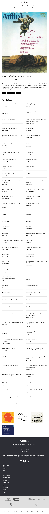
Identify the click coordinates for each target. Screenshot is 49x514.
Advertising (5, 487)
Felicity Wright (28, 205)
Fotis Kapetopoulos (30, 191)
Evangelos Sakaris (5, 198)
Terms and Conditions (15, 510)
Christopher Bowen (6, 343)
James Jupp (28, 114)
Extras (4, 472)
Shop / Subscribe (6, 475)
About (4, 486)
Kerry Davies (4, 333)
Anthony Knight (29, 265)
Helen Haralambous (6, 287)
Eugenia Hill (4, 367)
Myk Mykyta (4, 191)
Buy (4, 93)
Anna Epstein (4, 242)
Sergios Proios (29, 198)
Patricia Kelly (28, 352)
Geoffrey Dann (29, 175)
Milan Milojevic (29, 242)
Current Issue (6, 465)
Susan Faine (4, 301)
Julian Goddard (5, 309)
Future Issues (6, 480)
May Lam (4, 207)
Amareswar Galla (5, 147)
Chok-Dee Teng (29, 235)
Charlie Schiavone (29, 360)
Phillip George (28, 214)
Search (4, 492)
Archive (4, 468)
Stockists (5, 479)
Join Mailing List (6, 477)
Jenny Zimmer (5, 130)
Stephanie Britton (29, 146)
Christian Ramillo (29, 317)
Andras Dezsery (29, 184)
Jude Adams (28, 376)
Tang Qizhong (5, 249)
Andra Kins (28, 309)
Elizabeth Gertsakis (30, 123)
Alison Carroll (4, 121)
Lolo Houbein (4, 184)
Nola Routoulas (29, 287)
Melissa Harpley (29, 399)
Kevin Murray (4, 214)
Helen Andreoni (5, 113)
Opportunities (6, 482)
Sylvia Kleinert (28, 161)
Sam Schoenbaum (29, 228)
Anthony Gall (4, 350)
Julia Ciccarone (5, 256)
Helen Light (4, 139)
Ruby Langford (5, 175)
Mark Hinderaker (5, 263)
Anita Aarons (4, 168)
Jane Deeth (4, 235)
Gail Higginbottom (5, 294)
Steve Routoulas (5, 161)
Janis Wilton (4, 154)
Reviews (5, 466)
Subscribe (11, 93)
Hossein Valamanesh (30, 221)
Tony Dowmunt (29, 168)
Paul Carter (28, 106)
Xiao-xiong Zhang (29, 294)
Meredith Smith (29, 137)
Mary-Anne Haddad (6, 385)
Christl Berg (4, 316)
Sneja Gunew (4, 106)
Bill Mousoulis (4, 280)
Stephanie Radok (5, 221)
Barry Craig (28, 385)
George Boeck (29, 130)
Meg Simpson (4, 324)
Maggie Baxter (29, 392)
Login (18, 93)
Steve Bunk (28, 334)
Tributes (4, 470)
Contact (4, 491)
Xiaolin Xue (4, 228)
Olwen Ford (28, 326)
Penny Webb (28, 154)
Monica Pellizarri (29, 272)
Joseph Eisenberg (29, 249)
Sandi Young (4, 406)
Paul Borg (4, 272)
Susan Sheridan (5, 392)
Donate (4, 489)
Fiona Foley (28, 301)
